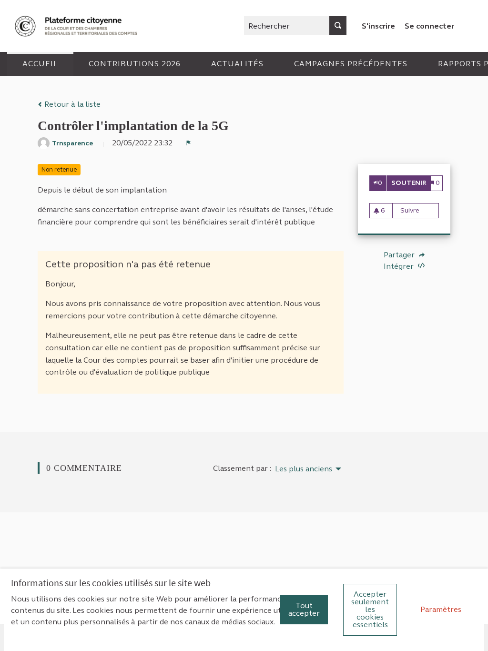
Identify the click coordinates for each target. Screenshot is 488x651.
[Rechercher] (337, 25)
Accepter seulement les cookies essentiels (370, 609)
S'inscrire (378, 26)
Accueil (40, 63)
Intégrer (400, 266)
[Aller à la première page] (77, 26)
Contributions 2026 (135, 63)
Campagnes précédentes (350, 63)
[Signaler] (188, 143)
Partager (400, 255)
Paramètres (440, 609)
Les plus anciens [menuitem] (303, 469)
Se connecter (429, 26)
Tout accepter (304, 609)
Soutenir (411, 183)
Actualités (237, 63)
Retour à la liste (71, 104)
